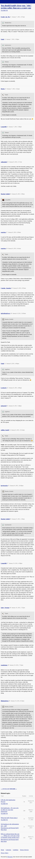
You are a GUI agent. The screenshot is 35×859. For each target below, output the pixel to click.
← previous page (5, 788)
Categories (8, 850)
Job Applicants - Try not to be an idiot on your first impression (9, 809)
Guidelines (15, 850)
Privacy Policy (4, 853)
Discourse (10, 856)
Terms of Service (24, 850)
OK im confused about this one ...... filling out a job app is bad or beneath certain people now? (10, 835)
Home (2, 850)
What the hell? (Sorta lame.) (9, 818)
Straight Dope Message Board (8, 1)
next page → (13, 788)
